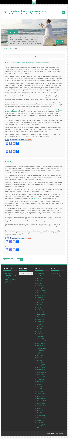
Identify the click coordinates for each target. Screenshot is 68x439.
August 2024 (40, 321)
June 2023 (40, 355)
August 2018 (40, 420)
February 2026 (41, 288)
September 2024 (41, 319)
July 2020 (39, 408)
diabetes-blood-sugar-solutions (27, 11)
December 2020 (41, 398)
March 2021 (40, 391)
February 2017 (41, 425)
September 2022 (41, 377)
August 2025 (40, 300)
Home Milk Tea (10, 162)
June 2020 (40, 410)
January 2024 (41, 338)
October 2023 (41, 345)
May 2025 (39, 305)
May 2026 (39, 281)
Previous (6, 259)
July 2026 (39, 276)
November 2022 (41, 372)
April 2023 (39, 360)
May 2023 (39, 357)
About (13, 32)
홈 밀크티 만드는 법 (38, 198)
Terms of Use (56, 273)
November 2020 (41, 401)
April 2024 (39, 331)
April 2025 (39, 307)
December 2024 (41, 314)
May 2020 (39, 413)
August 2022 (40, 379)
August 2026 (40, 273)
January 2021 (41, 396)
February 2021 (41, 393)
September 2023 (41, 348)
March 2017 (40, 422)
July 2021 (39, 384)
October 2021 (41, 381)
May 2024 (39, 329)
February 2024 (41, 336)
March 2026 (40, 285)
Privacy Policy (57, 276)
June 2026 (40, 278)
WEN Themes (59, 433)
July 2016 (39, 427)
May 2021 (39, 386)
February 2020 (41, 415)
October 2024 (41, 317)
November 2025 (41, 293)
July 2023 (39, 353)
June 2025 (40, 302)
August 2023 (40, 350)
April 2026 (39, 283)
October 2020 (41, 403)
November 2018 (41, 418)
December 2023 (41, 341)
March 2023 (40, 362)
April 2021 (39, 389)
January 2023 (41, 367)
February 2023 (41, 365)
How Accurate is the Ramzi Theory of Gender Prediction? (27, 63)
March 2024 (40, 333)
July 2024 (39, 324)
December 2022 (41, 369)
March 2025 (40, 309)
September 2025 (41, 297)
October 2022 (41, 374)
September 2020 (41, 406)
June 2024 (40, 326)
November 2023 (41, 343)
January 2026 (41, 290)
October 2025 (41, 295)
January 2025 (41, 312)
